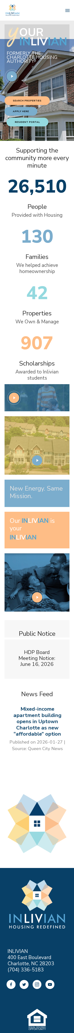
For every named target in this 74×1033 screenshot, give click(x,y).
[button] (27, 100)
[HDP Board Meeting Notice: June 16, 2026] (37, 659)
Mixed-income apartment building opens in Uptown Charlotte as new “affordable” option (37, 721)
